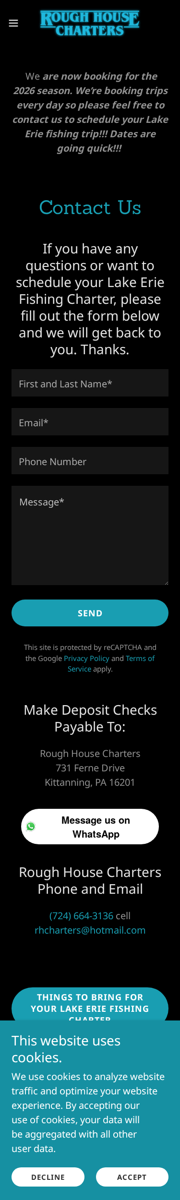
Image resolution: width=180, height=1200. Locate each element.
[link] (90, 23)
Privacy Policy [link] (86, 658)
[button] (17, 23)
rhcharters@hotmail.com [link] (90, 930)
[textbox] (90, 382)
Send (90, 613)
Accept (132, 1177)
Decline (48, 1177)
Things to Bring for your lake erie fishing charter (90, 1008)
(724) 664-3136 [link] (81, 915)
